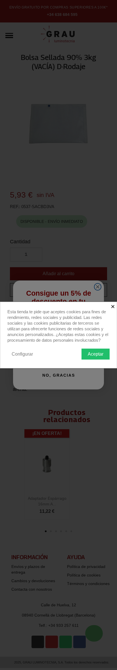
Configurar (22, 353)
